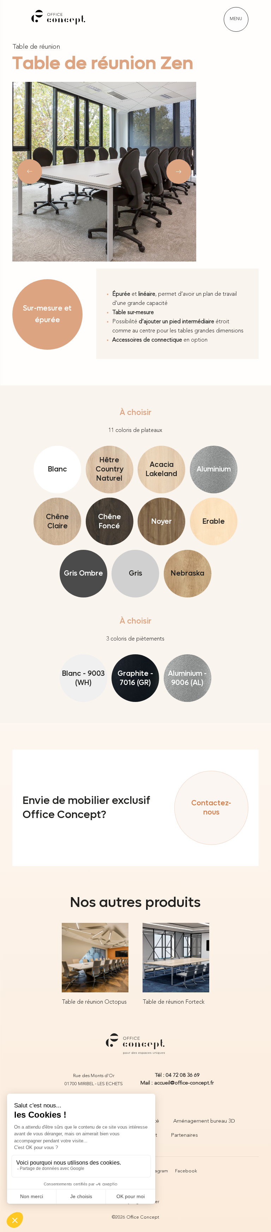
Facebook (186, 1171)
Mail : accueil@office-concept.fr (177, 1083)
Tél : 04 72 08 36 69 (177, 1075)
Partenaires (184, 1135)
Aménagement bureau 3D (204, 1121)
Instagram (158, 1171)
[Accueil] (58, 19)
